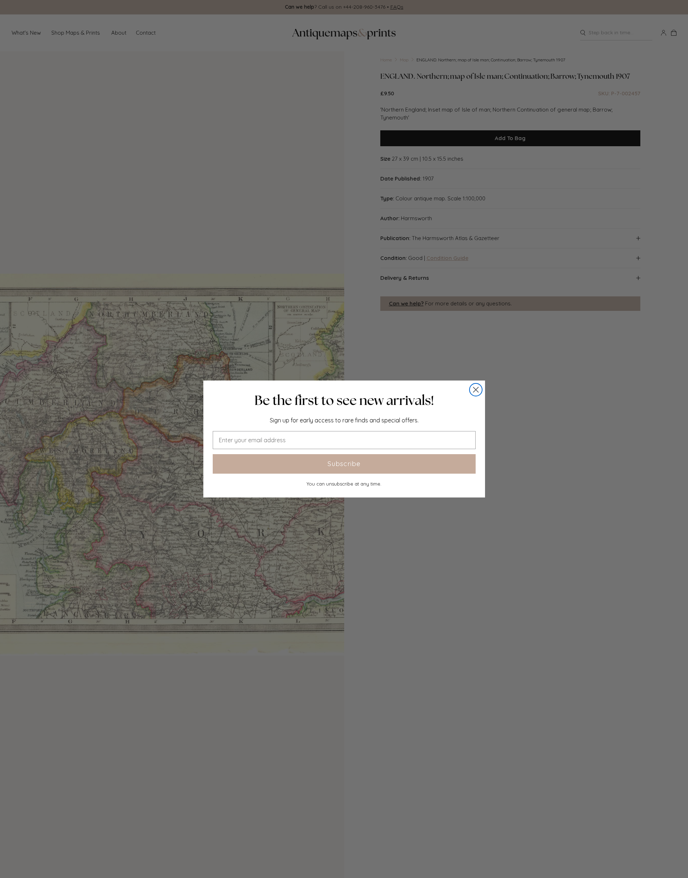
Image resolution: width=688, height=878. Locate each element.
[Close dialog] (476, 389)
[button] (344, 400)
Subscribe (344, 464)
